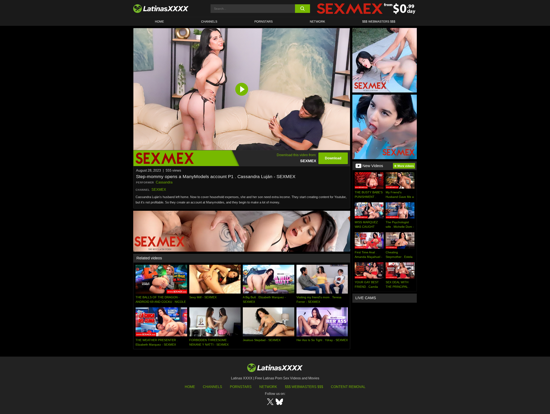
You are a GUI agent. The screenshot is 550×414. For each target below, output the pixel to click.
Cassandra (164, 182)
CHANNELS (209, 21)
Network (317, 21)
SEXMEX (158, 189)
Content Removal (348, 387)
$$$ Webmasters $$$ (304, 387)
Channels (212, 387)
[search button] (302, 8)
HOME (159, 21)
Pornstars (263, 21)
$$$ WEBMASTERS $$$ (378, 21)
